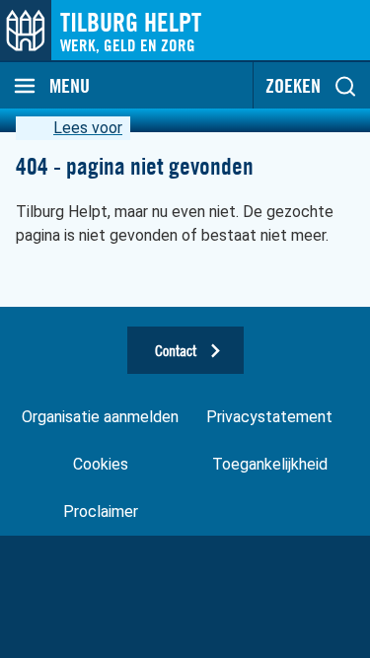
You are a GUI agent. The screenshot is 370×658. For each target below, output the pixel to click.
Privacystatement (269, 416)
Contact (175, 350)
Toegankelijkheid (270, 464)
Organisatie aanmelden (100, 416)
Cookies (100, 464)
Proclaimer (100, 511)
